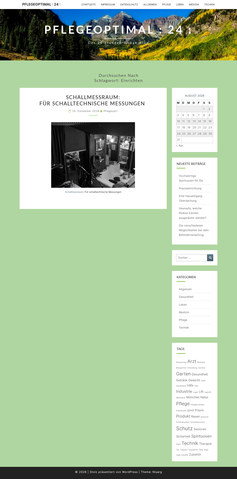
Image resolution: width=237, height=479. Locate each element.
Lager (195, 392)
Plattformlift (181, 411)
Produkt (183, 416)
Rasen (195, 416)
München (193, 397)
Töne (201, 450)
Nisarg (157, 472)
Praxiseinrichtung (190, 188)
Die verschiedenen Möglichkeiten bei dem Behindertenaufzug (194, 230)
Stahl (178, 444)
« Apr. (180, 145)
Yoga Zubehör (182, 455)
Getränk (182, 380)
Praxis (199, 410)
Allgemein (150, 4)
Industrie (184, 391)
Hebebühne (181, 386)
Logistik (207, 392)
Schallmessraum (74, 191)
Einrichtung (192, 368)
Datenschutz (129, 4)
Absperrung (181, 362)
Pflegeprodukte (197, 405)
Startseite (88, 4)
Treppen (183, 450)
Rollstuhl (204, 417)
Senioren (200, 429)
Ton (177, 450)
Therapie (205, 444)
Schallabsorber (182, 422)
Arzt (191, 361)
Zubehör (195, 454)
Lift (201, 391)
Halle (203, 381)
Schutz (184, 428)
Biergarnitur (181, 368)
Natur (204, 397)
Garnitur (201, 368)
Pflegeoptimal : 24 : (41, 4)
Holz (196, 386)
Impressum (108, 4)
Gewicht (194, 380)
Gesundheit (186, 297)
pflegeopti (111, 111)
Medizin (194, 4)
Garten (183, 373)
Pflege (166, 4)
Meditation (180, 398)
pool (191, 410)
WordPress (130, 472)
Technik (209, 4)
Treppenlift (193, 450)
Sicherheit (183, 436)
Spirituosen (201, 436)
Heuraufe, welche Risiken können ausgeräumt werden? (192, 213)
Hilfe (190, 385)
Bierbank (201, 362)
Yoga (206, 450)
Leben (180, 4)
